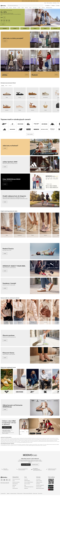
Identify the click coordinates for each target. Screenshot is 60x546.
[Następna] (58, 1)
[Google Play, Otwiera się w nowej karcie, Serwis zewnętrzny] (50, 486)
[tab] (3, 85)
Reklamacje (18, 485)
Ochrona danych (40, 493)
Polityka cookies (35, 493)
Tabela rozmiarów (41, 480)
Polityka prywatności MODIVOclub (27, 493)
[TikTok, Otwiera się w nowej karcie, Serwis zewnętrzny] (9, 480)
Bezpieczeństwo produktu (41, 488)
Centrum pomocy (18, 488)
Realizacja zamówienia (18, 482)
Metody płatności (18, 483)
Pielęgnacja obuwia (41, 482)
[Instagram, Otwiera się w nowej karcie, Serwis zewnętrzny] (2, 480)
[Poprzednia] (2, 1)
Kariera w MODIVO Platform (30, 482)
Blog (29, 485)
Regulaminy (30, 488)
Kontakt (18, 486)
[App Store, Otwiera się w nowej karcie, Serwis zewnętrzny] (50, 487)
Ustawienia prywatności (13, 493)
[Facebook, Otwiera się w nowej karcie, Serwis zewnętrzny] (7, 480)
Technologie (41, 483)
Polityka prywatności (20, 493)
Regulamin (8, 493)
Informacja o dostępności (41, 485)
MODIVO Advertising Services (30, 486)
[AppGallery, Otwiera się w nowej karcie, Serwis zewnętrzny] (50, 489)
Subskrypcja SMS (41, 486)
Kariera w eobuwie (30, 483)
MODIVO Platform (30, 480)
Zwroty (18, 480)
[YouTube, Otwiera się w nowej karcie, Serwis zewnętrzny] (4, 480)
